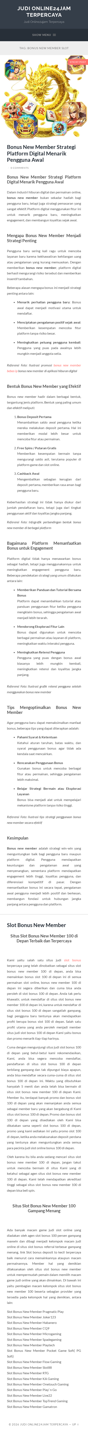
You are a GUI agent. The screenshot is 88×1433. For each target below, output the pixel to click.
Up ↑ (75, 1424)
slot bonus (72, 960)
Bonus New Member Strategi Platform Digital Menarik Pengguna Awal (41, 153)
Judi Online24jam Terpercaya (44, 11)
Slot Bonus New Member (36, 925)
